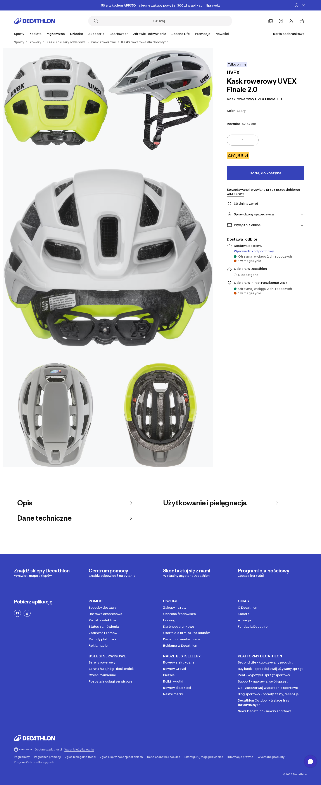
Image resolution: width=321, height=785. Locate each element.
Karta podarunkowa (288, 34)
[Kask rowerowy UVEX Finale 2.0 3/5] (108, 257)
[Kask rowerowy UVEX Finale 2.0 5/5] (160, 414)
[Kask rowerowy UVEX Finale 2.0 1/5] (160, 100)
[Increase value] (253, 140)
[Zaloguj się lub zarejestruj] (291, 21)
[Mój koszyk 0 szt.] (302, 21)
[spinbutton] (242, 140)
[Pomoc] (281, 21)
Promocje (202, 34)
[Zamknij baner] (303, 5)
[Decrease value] (232, 140)
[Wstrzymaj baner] (296, 5)
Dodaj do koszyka (265, 173)
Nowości (222, 34)
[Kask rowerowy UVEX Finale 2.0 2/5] (55, 100)
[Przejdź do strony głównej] (34, 21)
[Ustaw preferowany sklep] (270, 21)
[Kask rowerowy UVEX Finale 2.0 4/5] (55, 414)
